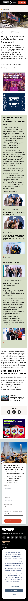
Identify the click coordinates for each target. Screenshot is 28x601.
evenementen (12, 31)
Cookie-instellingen (14, 586)
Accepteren (14, 590)
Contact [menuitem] (4, 547)
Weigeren (14, 594)
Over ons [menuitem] (5, 545)
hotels (6, 31)
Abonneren (22, 2)
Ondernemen (6, 9)
